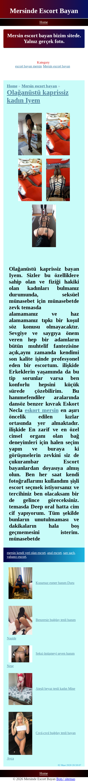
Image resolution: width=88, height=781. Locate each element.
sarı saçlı (69, 553)
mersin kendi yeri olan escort (26, 553)
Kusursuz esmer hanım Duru (55, 583)
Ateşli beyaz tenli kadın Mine (55, 688)
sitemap (70, 779)
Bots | (60, 779)
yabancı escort (16, 556)
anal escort (54, 553)
